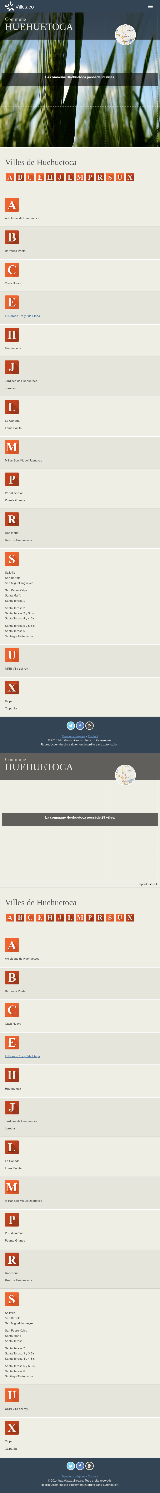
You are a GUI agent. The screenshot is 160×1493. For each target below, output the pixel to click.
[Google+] (89, 725)
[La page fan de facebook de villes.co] (80, 725)
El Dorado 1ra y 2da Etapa (22, 316)
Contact (93, 736)
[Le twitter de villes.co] (70, 725)
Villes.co (24, 7)
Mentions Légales (73, 736)
